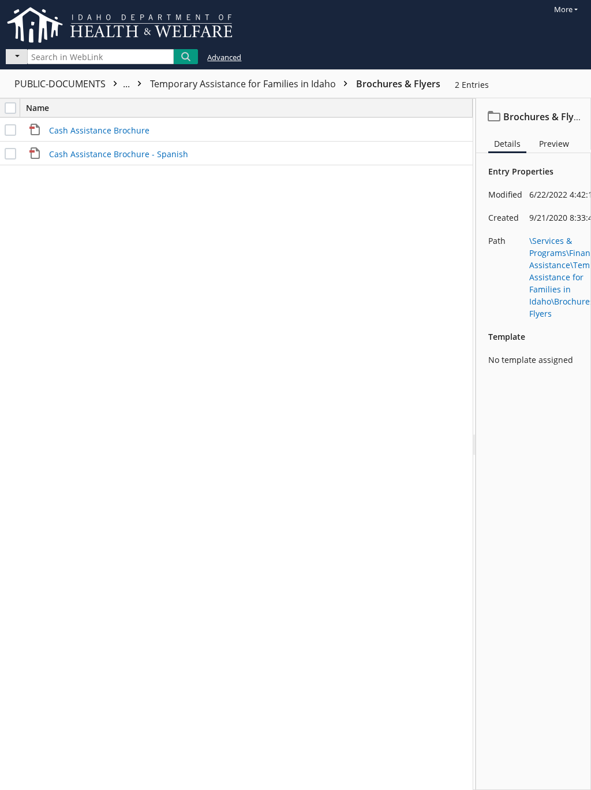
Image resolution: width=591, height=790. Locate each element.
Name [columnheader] (37, 107)
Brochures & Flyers (398, 83)
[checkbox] (10, 108)
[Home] (122, 23)
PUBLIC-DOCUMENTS (73, 83)
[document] (533, 444)
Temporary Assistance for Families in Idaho (244, 83)
